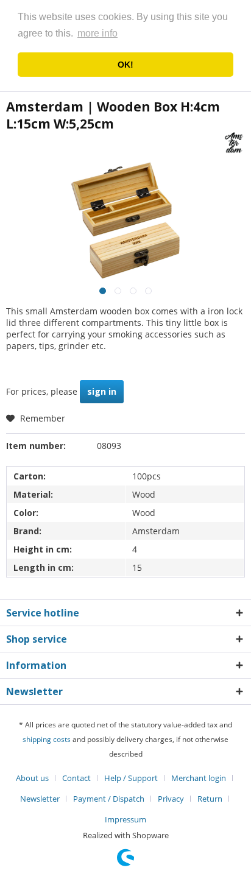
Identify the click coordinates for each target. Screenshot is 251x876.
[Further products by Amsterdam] (234, 143)
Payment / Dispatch (108, 798)
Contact (76, 777)
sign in (101, 391)
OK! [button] (125, 64)
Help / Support (131, 777)
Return (209, 798)
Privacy (171, 798)
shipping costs (47, 739)
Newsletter (40, 798)
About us (32, 777)
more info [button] (97, 33)
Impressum (125, 819)
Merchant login (198, 777)
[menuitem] (37, 778)
